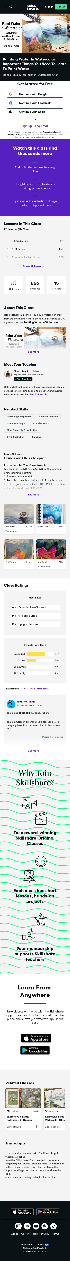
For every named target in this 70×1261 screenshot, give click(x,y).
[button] (5, 7)
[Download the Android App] (47, 1211)
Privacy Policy (13, 135)
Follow (36, 371)
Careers (25, 1233)
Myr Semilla (43, 562)
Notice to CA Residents (35, 1248)
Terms (56, 1233)
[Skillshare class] (23, 1098)
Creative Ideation (48, 416)
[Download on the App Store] (35, 1038)
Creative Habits (41, 423)
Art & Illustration (15, 437)
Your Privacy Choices (32, 1244)
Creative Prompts (16, 423)
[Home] (33, 7)
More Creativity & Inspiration (22, 430)
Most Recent (43, 689)
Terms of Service (50, 132)
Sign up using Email (35, 126)
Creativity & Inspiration (19, 416)
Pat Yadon (10, 562)
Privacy (45, 1233)
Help (35, 1233)
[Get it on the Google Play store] (35, 1050)
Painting (36, 437)
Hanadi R (10, 526)
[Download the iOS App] (22, 1211)
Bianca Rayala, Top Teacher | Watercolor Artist (30, 74)
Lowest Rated (28, 689)
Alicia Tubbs (44, 526)
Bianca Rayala (27, 371)
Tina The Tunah (26, 701)
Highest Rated (12, 689)
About (14, 1233)
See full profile (38, 394)
